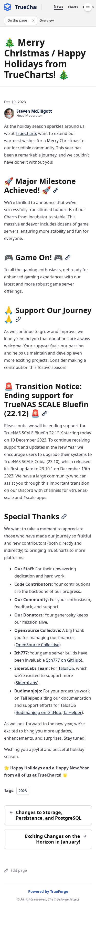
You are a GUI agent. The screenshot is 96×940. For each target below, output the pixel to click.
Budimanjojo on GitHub (38, 712)
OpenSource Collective (37, 645)
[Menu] (88, 7)
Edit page (18, 870)
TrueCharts (26, 133)
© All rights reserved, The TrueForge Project (48, 899)
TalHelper (72, 712)
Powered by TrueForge (48, 891)
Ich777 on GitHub (64, 660)
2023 (23, 790)
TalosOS (66, 668)
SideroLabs (26, 683)
